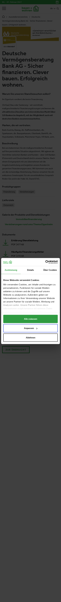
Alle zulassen (30, 319)
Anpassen (29, 328)
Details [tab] (30, 270)
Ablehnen (30, 337)
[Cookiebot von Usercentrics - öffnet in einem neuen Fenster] (45, 262)
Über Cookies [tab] (50, 270)
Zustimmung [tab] (11, 270)
